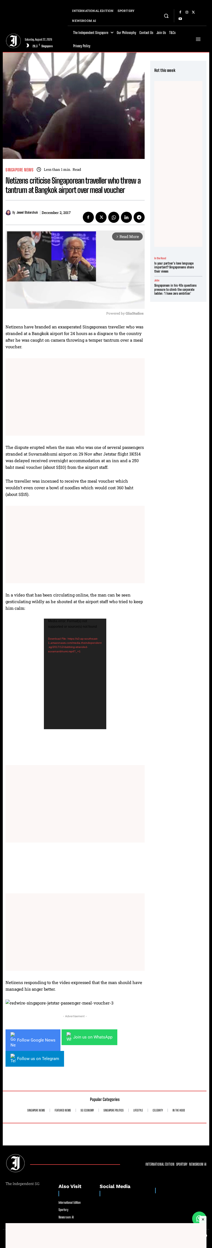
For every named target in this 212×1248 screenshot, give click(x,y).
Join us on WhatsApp (92, 1037)
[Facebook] (180, 12)
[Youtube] (180, 19)
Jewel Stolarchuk (27, 212)
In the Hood (160, 258)
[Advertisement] (75, 397)
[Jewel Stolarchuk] (9, 212)
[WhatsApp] (113, 217)
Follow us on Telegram (38, 1058)
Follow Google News (36, 1040)
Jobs (156, 280)
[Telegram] (139, 217)
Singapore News (19, 170)
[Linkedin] (126, 217)
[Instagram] (187, 12)
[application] (75, 674)
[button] (166, 16)
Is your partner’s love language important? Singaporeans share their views (174, 267)
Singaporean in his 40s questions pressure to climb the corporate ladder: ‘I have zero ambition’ (175, 289)
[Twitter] (193, 12)
